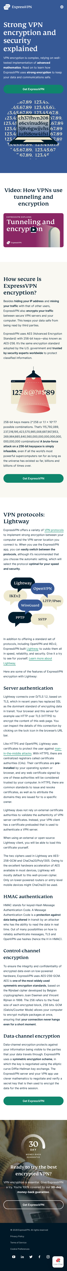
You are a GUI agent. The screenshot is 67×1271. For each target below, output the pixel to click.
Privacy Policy (17, 1236)
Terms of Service (18, 1242)
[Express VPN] (17, 7)
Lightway (32, 648)
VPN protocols (54, 530)
